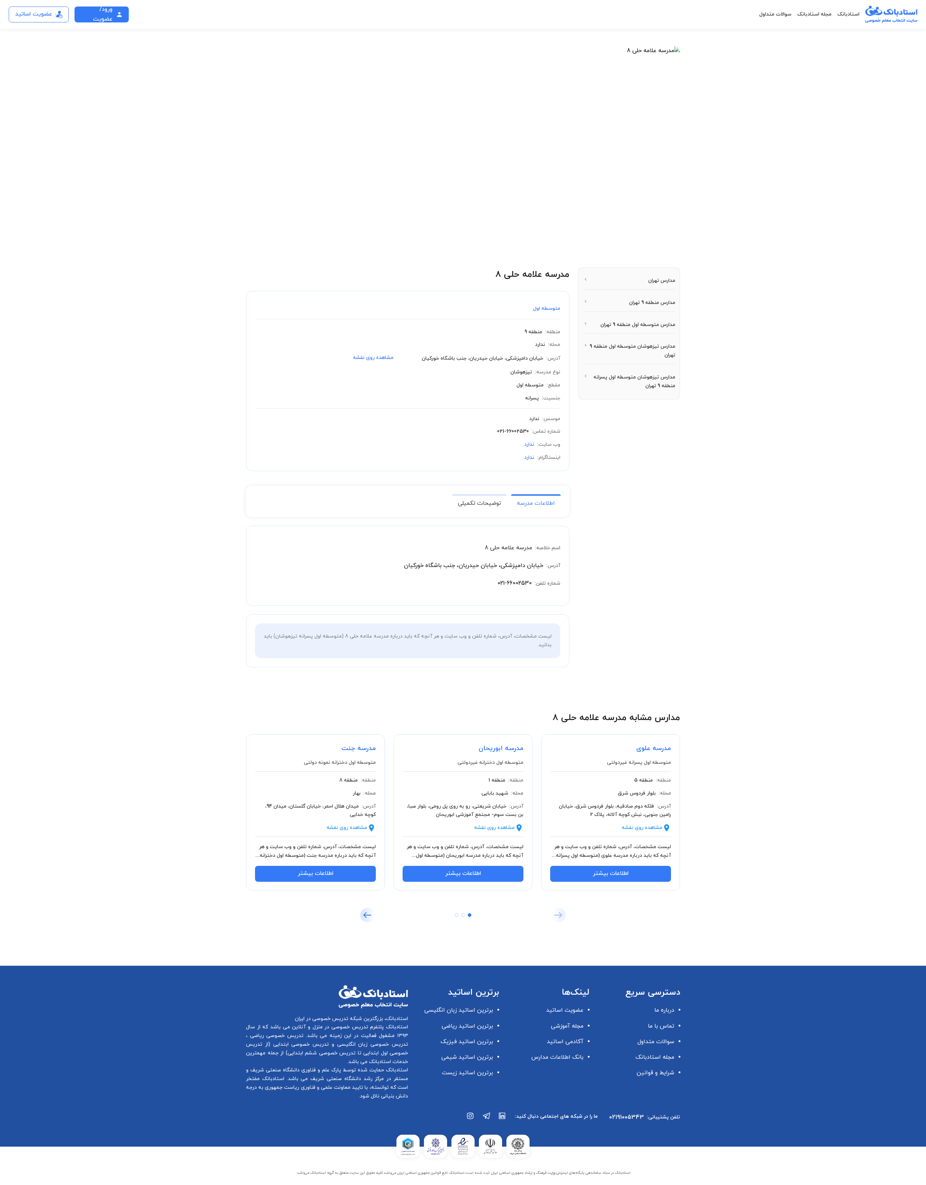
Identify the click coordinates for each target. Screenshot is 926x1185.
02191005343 (626, 1117)
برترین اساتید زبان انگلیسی (458, 1010)
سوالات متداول (775, 14)
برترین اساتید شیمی (467, 1057)
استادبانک (848, 14)
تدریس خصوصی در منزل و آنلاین (329, 1027)
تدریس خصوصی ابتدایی (299, 1044)
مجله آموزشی (567, 1026)
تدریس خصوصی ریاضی (275, 1035)
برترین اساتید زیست (467, 1073)
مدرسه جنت (358, 748)
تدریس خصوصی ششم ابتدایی (322, 1053)
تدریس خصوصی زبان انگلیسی (371, 1044)
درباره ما (664, 1010)
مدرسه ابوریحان (501, 748)
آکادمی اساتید (565, 1042)
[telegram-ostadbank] (486, 1119)
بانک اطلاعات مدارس (557, 1057)
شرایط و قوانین (655, 1073)
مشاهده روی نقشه (373, 357)
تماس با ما (661, 1026)
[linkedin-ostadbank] (502, 1119)
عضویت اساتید (564, 1010)
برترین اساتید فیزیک (467, 1042)
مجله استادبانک (814, 14)
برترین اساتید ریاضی (467, 1026)
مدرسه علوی (653, 748)
